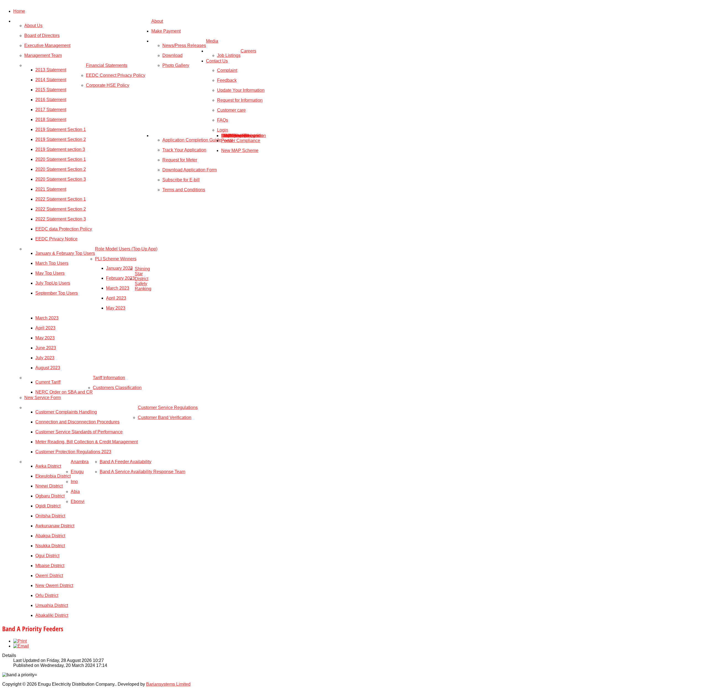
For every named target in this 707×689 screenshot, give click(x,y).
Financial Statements (106, 65)
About (157, 21)
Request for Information (240, 100)
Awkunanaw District (54, 525)
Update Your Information (241, 90)
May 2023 (115, 308)
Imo (74, 481)
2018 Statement (50, 119)
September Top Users (56, 293)
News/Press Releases (184, 45)
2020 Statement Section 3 (60, 179)
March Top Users (51, 263)
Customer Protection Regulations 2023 (73, 451)
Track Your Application (184, 150)
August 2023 (47, 367)
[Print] (20, 641)
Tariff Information (109, 377)
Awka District (48, 466)
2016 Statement (50, 99)
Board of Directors (42, 35)
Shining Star (142, 271)
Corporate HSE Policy (107, 85)
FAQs (222, 120)
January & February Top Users (65, 253)
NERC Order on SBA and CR (64, 392)
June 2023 (45, 347)
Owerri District (49, 575)
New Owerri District (54, 585)
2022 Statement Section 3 (60, 219)
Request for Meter (179, 160)
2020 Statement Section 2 (60, 169)
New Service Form (42, 397)
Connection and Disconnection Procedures (77, 422)
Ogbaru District (50, 496)
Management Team (43, 55)
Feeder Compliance (240, 140)
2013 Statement (50, 69)
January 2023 (119, 268)
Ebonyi (78, 501)
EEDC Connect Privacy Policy (115, 75)
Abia (75, 491)
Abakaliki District (51, 615)
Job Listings (229, 55)
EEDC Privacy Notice (56, 239)
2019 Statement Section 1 (60, 129)
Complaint (227, 70)
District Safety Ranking (143, 283)
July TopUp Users (52, 283)
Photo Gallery (175, 65)
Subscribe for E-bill (181, 179)
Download (172, 55)
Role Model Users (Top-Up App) (126, 249)
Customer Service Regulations (168, 407)
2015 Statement (50, 89)
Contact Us (217, 61)
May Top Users (50, 273)
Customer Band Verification (164, 417)
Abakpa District (50, 535)
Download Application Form (189, 169)
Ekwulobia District (53, 476)
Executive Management (47, 45)
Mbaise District (49, 565)
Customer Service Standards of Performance (79, 431)
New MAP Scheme (239, 150)
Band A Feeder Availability (125, 461)
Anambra (80, 461)
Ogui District (47, 555)
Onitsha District (50, 516)
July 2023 (44, 357)
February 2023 (120, 278)
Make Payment (166, 31)
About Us (33, 25)
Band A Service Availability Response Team (142, 471)
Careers (248, 51)
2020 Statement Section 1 (60, 159)
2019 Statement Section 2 (60, 139)
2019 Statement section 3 (60, 149)
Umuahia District (51, 605)
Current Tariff (47, 382)
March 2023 (117, 288)
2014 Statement (50, 79)
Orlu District (46, 595)
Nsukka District (50, 545)
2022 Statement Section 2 (60, 209)
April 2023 (116, 298)
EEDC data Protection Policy (63, 229)
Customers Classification (117, 387)
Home (19, 11)
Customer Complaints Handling (66, 412)
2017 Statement (50, 109)
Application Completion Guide (191, 140)
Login (222, 130)
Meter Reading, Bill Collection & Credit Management (86, 441)
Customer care (231, 110)
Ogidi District (47, 506)
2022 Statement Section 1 (60, 199)
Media (212, 41)
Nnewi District (49, 486)
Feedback (227, 80)
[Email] (21, 646)
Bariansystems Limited (168, 684)
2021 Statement (50, 189)
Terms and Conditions (183, 189)
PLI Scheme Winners (115, 258)
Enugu (77, 471)
